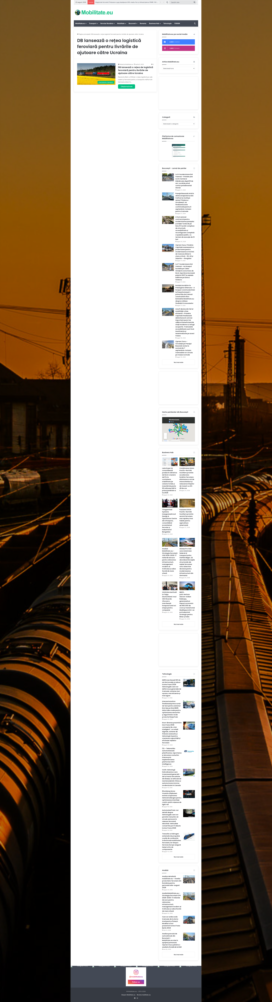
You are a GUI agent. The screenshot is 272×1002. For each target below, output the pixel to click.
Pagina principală (84, 34)
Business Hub (154, 23)
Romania (143, 23)
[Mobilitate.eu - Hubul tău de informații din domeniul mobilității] (93, 12)
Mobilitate (121, 23)
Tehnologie (167, 23)
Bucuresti (132, 23)
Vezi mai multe (178, 362)
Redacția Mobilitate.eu (126, 64)
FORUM (177, 23)
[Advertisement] (157, 11)
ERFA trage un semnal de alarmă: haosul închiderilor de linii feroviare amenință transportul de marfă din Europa (132, 2)
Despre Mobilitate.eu (128, 995)
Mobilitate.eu (80, 23)
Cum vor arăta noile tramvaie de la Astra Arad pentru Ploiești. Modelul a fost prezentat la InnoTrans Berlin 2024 (171, 922)
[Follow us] (136, 973)
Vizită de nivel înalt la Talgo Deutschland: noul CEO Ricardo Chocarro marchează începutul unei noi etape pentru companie (169, 601)
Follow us (136, 982)
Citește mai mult (126, 86)
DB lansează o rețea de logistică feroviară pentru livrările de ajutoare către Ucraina (135, 70)
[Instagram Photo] (81, 977)
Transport (92, 23)
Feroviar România (106, 23)
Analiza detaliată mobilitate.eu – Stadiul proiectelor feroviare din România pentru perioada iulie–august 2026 (171, 882)
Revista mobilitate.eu (144, 995)
